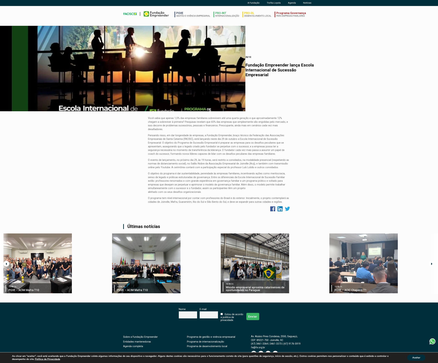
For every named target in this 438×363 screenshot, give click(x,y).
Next (432, 264)
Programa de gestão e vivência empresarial (211, 336)
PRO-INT (227, 14)
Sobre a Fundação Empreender (140, 336)
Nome (182, 309)
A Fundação (254, 3)
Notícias (307, 3)
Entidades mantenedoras (137, 341)
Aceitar (416, 357)
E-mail (203, 309)
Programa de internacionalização (205, 341)
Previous (6, 264)
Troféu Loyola (274, 3)
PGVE (193, 14)
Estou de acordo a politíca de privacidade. (232, 317)
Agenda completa (133, 346)
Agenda (292, 3)
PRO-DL (257, 14)
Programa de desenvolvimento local (207, 346)
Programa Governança (291, 14)
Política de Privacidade (47, 359)
